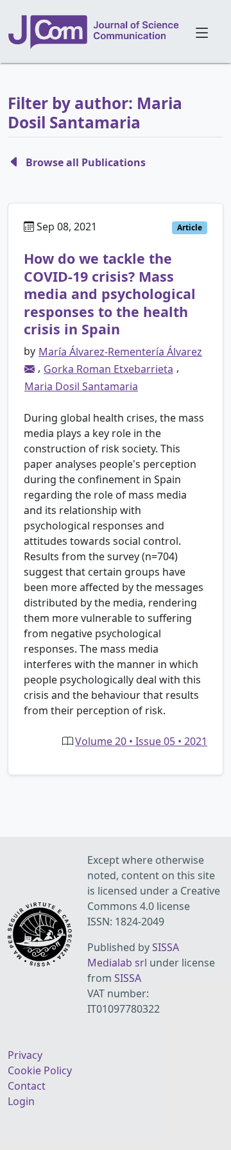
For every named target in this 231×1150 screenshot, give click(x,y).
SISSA (127, 978)
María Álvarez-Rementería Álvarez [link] (120, 352)
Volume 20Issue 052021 (141, 741)
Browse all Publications (86, 162)
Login (21, 1101)
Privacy (25, 1055)
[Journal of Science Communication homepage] (94, 32)
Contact (27, 1086)
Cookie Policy (40, 1070)
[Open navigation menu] (201, 31)
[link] (29, 369)
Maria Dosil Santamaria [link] (81, 386)
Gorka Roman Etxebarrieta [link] (108, 369)
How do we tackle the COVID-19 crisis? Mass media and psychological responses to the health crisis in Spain (110, 293)
